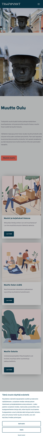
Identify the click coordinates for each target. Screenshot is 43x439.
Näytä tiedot (21, 435)
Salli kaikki (21, 424)
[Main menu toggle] (38, 4)
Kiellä (21, 430)
